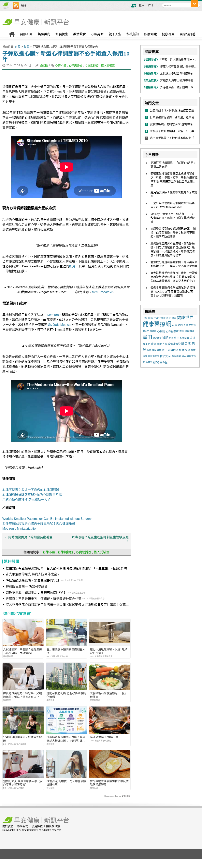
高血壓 (163, 362)
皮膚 (153, 344)
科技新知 (132, 34)
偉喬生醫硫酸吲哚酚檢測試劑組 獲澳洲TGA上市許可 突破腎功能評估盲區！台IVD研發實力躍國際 (173, 291)
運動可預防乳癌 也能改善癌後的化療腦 (66, 695)
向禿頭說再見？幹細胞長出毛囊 (28, 537)
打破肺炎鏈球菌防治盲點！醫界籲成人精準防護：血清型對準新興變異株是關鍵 (66, 738)
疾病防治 (184, 338)
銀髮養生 (61, 34)
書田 (147, 337)
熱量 (171, 338)
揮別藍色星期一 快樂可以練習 (27, 586)
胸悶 (26, 46)
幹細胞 (153, 331)
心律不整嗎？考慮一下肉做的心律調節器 (30, 489)
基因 (180, 325)
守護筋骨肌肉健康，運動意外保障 (22, 738)
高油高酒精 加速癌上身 (104, 737)
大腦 (185, 325)
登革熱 (146, 344)
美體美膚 (44, 34)
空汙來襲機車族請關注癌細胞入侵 (66, 651)
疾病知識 (150, 34)
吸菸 (174, 325)
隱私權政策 (53, 826)
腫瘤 (154, 350)
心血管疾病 (172, 331)
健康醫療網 (157, 324)
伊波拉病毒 (160, 318)
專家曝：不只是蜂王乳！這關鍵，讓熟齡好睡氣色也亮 (43, 598)
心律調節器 (75, 65)
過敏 (187, 350)
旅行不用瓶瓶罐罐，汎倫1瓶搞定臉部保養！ (108, 651)
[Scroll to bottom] (194, 3)
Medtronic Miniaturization (19, 528)
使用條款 (37, 826)
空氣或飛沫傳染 (171, 344)
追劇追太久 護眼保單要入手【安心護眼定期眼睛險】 (23, 783)
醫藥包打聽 (187, 34)
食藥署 (149, 362)
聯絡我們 (22, 826)
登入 (141, 5)
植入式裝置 (108, 65)
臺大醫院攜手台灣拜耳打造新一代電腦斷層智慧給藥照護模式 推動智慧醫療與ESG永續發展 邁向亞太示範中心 (174, 276)
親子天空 (115, 34)
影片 (72, 266)
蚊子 (164, 350)
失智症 (192, 325)
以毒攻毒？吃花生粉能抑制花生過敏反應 (100, 539)
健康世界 (185, 317)
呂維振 (43, 65)
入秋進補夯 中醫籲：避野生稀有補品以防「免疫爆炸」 (22, 651)
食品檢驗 (176, 356)
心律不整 (60, 65)
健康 (173, 318)
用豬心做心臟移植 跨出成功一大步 (26, 499)
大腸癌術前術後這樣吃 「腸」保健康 (108, 695)
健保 (168, 318)
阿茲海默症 (153, 356)
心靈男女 (97, 34)
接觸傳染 (189, 331)
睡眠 (159, 344)
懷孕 (181, 331)
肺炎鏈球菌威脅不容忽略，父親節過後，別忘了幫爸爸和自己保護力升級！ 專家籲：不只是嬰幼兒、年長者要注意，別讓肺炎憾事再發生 (23, 695)
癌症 (192, 337)
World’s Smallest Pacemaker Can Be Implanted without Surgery (47, 518)
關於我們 (7, 826)
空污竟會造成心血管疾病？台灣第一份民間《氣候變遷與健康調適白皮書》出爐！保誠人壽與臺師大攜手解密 (67, 605)
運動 (181, 350)
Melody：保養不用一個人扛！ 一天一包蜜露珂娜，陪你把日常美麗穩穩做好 (174, 217)
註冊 (150, 5)
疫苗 (176, 337)
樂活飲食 (79, 34)
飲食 (156, 362)
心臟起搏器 (92, 65)
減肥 (165, 337)
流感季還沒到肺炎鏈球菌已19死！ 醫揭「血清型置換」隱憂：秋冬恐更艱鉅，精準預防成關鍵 (173, 232)
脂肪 (149, 350)
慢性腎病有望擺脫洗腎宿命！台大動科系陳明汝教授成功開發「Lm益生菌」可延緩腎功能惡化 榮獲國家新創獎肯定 (68, 569)
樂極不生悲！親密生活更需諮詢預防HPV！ (36, 592)
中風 (145, 318)
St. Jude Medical (59, 324)
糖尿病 (186, 343)
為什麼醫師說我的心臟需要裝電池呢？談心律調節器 (38, 523)
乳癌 (150, 318)
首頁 (18, 46)
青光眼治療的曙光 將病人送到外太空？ (33, 574)
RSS (23, 5)
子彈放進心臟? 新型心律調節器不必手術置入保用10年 (66, 56)
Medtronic (54, 315)
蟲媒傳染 (173, 350)
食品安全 (165, 356)
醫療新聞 (26, 34)
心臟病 (161, 331)
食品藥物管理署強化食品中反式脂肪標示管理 (109, 783)
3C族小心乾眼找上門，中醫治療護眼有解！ (66, 783)
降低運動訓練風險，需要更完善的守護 (32, 580)
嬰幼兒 (146, 331)
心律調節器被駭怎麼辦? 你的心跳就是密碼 (32, 494)
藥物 (159, 350)
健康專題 (168, 34)
